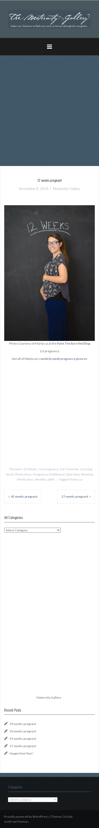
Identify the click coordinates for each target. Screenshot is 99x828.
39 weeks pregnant (23, 724)
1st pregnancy (48, 469)
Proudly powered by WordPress (26, 817)
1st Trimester (69, 469)
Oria (66, 817)
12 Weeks (30, 469)
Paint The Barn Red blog (73, 343)
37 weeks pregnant (23, 746)
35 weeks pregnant (23, 739)
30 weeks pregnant (23, 731)
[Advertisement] (49, 108)
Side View (73, 474)
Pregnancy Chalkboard (49, 474)
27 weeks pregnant (75, 496)
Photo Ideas (23, 474)
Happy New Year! (22, 753)
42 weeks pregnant (24, 496)
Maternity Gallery (66, 189)
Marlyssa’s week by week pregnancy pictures (56, 359)
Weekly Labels (45, 479)
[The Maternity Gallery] (49, 19)
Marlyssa (75, 479)
